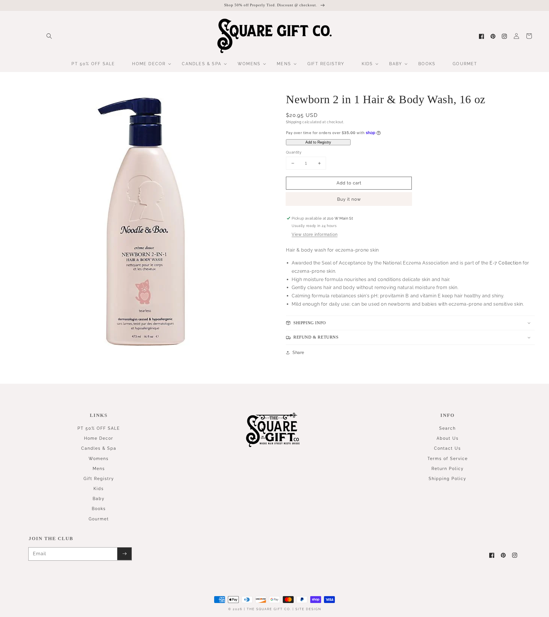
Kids (99, 488)
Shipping (293, 122)
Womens (99, 458)
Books (99, 508)
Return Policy (447, 468)
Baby (99, 498)
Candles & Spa (98, 448)
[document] (144, 223)
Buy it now (349, 199)
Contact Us (447, 448)
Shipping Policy (447, 478)
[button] (49, 36)
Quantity (293, 152)
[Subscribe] (124, 554)
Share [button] (298, 352)
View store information (314, 234)
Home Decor (98, 438)
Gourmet (99, 519)
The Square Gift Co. (269, 609)
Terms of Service (447, 458)
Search (447, 428)
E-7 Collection (505, 263)
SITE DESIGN (308, 609)
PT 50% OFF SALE (98, 428)
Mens (99, 468)
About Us (448, 438)
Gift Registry (98, 478)
